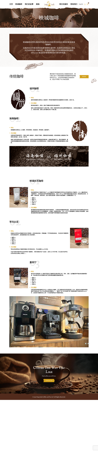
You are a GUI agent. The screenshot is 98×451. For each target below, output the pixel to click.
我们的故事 (29, 4)
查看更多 (84, 76)
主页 (11, 4)
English (81, 4)
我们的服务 (63, 4)
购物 (37, 4)
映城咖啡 (18, 4)
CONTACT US (49, 380)
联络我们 (74, 4)
